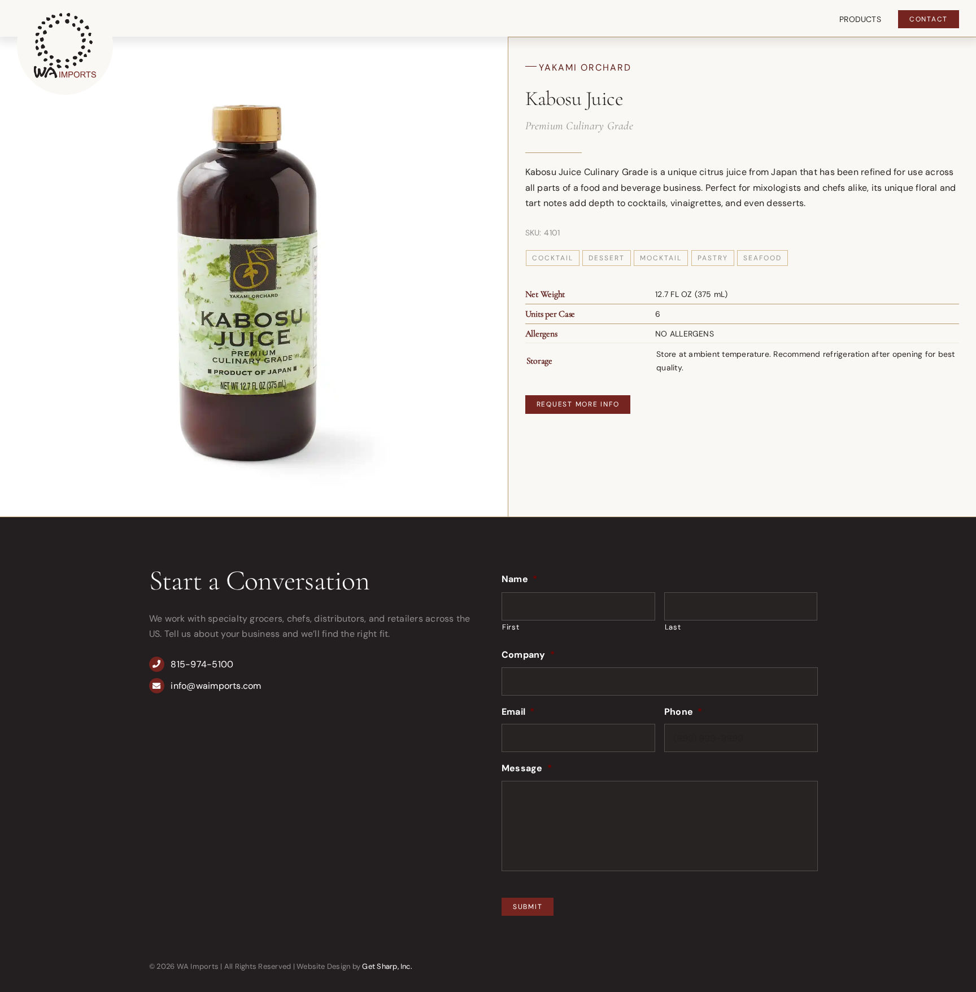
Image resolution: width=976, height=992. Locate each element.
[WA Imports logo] (65, 17)
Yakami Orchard (585, 67)
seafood (762, 258)
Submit (528, 906)
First (510, 627)
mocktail (661, 258)
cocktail (552, 258)
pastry (713, 258)
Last (673, 627)
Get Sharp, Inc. (387, 966)
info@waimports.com (216, 686)
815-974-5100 (202, 664)
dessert (607, 258)
